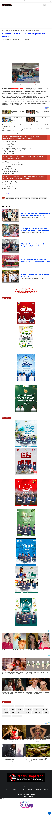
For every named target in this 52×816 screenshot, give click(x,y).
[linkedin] (13, 202)
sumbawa (28, 712)
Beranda (3, 30)
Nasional (20, 709)
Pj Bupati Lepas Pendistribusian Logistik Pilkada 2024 (35, 275)
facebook (7, 789)
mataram (6, 712)
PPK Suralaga (9, 30)
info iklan (37, 784)
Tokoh (46, 712)
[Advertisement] (26, 17)
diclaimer (26, 786)
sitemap (44, 784)
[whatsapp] (8, 202)
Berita (12, 705)
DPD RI (17, 198)
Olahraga (45, 709)
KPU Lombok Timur (25, 198)
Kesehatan (28, 709)
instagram (38, 789)
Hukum (5, 709)
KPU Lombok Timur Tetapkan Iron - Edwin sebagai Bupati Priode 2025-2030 (35, 214)
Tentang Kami (9, 784)
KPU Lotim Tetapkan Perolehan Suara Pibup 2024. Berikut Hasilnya (34, 245)
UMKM (19, 712)
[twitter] (5, 202)
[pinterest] (11, 202)
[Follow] (49, 813)
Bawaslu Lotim (10, 198)
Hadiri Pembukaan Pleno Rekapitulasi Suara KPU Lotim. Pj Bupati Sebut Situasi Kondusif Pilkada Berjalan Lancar (35, 260)
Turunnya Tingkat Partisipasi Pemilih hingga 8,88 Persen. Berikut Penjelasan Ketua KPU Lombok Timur (35, 230)
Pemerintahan (39, 705)
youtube (46, 789)
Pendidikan (29, 705)
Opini (13, 712)
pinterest (30, 789)
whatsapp (22, 789)
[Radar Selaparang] (7, 5)
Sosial (5, 705)
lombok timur (20, 705)
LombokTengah (17, 716)
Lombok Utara (37, 712)
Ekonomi (36, 709)
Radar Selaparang (30, 794)
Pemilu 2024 (34, 198)
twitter (14, 789)
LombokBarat (7, 716)
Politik (12, 709)
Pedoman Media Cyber (27, 784)
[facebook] (3, 202)
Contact (17, 784)
